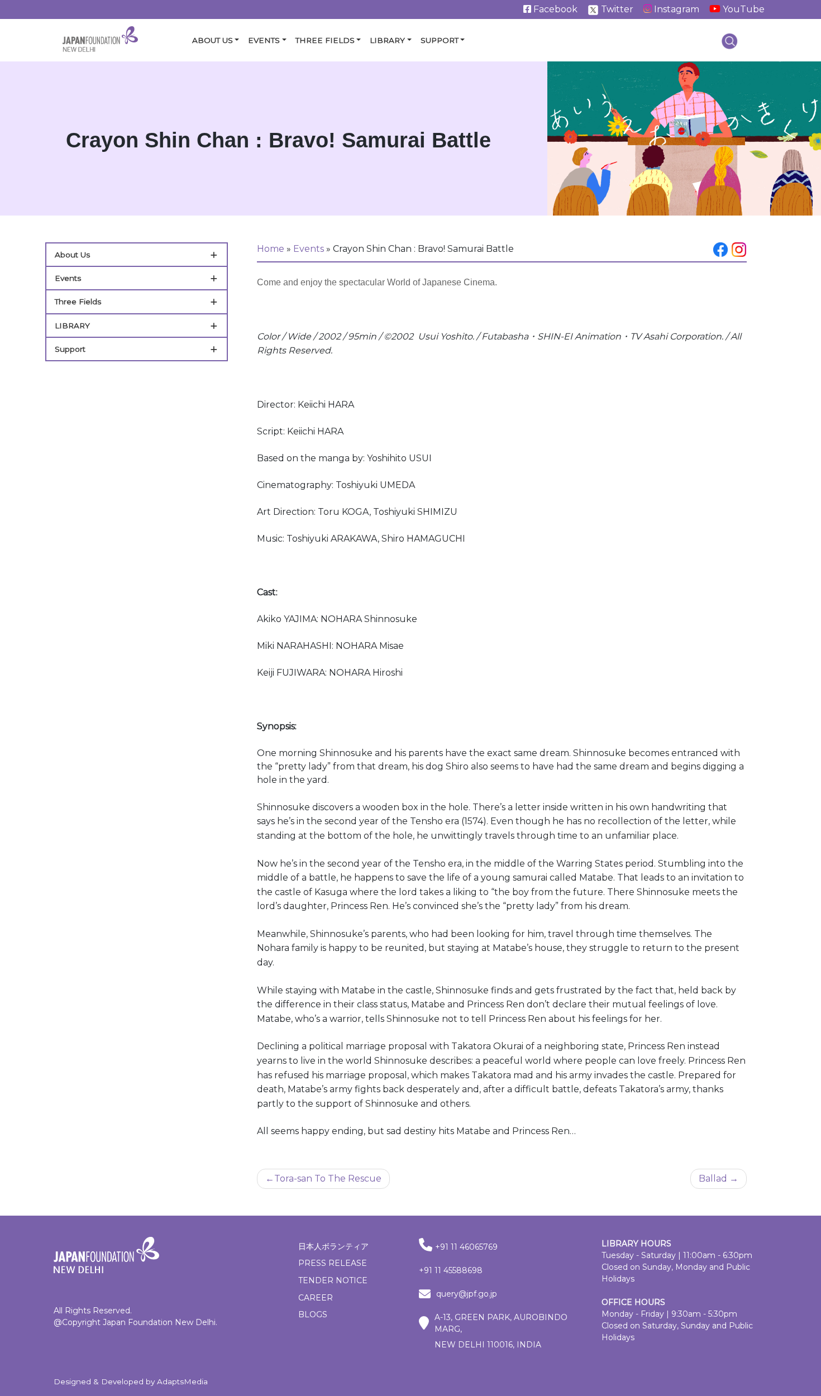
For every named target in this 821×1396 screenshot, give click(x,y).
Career (315, 1298)
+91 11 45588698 (451, 1270)
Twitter (616, 9)
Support (440, 40)
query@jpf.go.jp (466, 1294)
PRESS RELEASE (332, 1263)
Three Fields (325, 40)
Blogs (312, 1314)
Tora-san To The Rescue (327, 1178)
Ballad (713, 1178)
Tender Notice (332, 1280)
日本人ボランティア (333, 1246)
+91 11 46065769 (466, 1247)
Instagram (675, 9)
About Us (212, 40)
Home (270, 248)
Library (387, 40)
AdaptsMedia (182, 1381)
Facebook (554, 9)
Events (264, 40)
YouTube (742, 9)
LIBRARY (72, 325)
